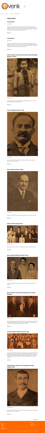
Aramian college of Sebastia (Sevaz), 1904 (18, 331)
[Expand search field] (24, 6)
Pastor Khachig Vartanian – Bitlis (15, 110)
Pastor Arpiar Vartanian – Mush (15, 169)
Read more (9, 32)
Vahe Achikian (11, 21)
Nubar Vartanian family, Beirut (15, 223)
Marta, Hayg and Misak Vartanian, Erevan (17, 255)
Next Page (35, 419)
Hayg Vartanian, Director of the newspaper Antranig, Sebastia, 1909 (20, 366)
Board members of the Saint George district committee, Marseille (21, 293)
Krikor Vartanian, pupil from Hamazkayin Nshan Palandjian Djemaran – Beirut (22, 55)
